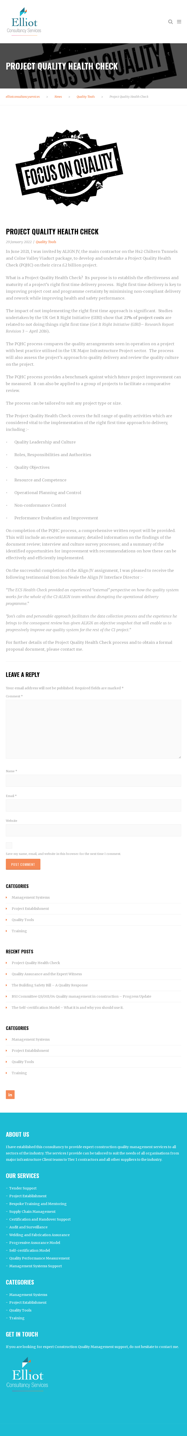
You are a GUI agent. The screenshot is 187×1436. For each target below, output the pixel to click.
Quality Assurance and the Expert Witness (47, 974)
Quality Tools (23, 920)
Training (19, 931)
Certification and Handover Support (40, 1219)
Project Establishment (30, 908)
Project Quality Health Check (36, 963)
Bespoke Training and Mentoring (38, 1204)
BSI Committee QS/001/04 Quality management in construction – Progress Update (81, 996)
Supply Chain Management (32, 1211)
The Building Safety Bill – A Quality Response (50, 985)
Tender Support (23, 1188)
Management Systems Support (35, 1266)
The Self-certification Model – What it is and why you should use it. (67, 1007)
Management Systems (31, 897)
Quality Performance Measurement (39, 1258)
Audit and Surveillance (28, 1227)
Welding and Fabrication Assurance (39, 1235)
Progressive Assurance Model (34, 1243)
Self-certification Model (29, 1250)
